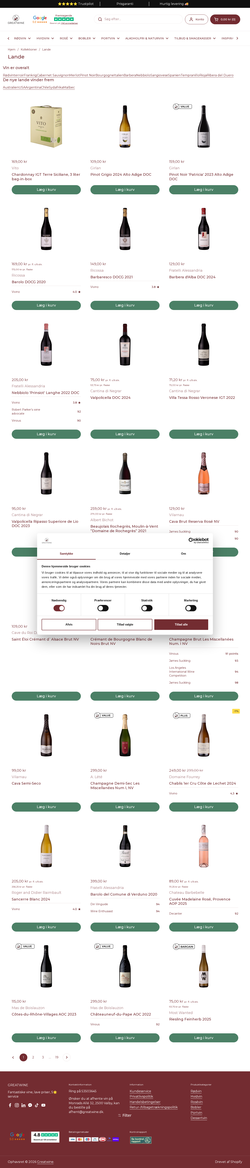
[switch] (103, 608)
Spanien (174, 75)
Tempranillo (190, 75)
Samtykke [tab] (66, 553)
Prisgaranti (125, 4)
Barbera (130, 75)
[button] (225, 19)
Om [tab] (183, 553)
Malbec (69, 87)
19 (58, 1057)
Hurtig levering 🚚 (174, 4)
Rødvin (8, 75)
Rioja (203, 75)
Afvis (68, 624)
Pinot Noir (88, 75)
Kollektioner (29, 49)
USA (22, 87)
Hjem (11, 49)
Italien (119, 75)
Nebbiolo (143, 75)
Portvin (196, 1113)
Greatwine (45, 1162)
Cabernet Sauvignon (53, 75)
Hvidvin (196, 1096)
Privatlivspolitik (141, 1096)
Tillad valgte (125, 624)
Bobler (196, 1107)
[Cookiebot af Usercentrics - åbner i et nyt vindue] (191, 541)
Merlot (74, 75)
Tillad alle (181, 624)
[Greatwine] (16, 19)
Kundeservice (140, 1091)
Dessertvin (199, 1118)
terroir (19, 75)
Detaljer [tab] (125, 553)
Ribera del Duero (220, 75)
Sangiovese (159, 75)
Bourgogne (105, 75)
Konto (200, 19)
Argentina (33, 87)
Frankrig (30, 75)
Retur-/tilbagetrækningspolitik (154, 1107)
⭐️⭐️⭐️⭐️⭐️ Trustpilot (76, 4)
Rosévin (197, 1102)
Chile (45, 87)
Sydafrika (56, 87)
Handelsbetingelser (145, 1102)
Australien (11, 87)
